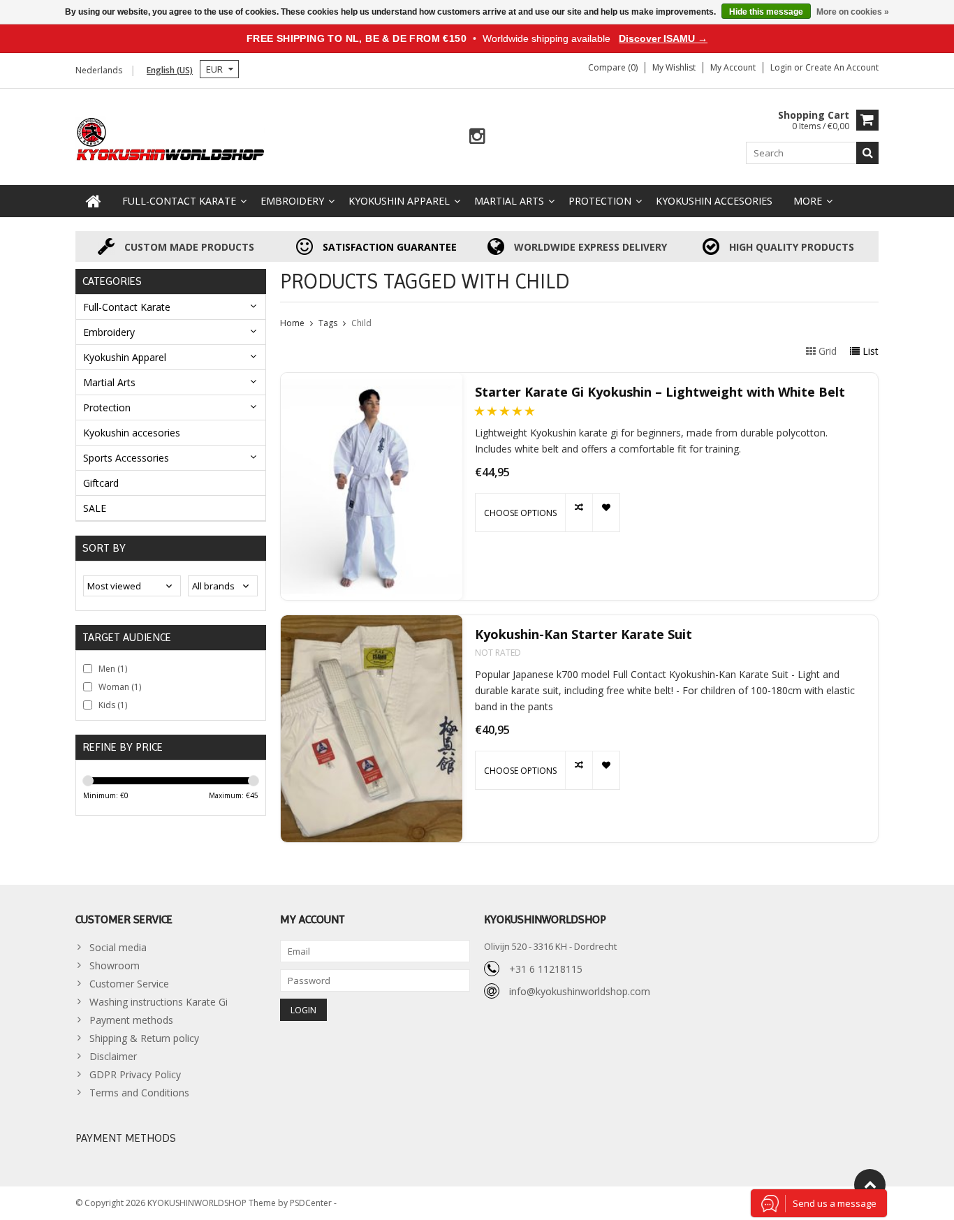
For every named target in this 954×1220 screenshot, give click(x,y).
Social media (118, 947)
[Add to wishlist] (605, 512)
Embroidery (292, 200)
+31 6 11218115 (545, 969)
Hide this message (766, 12)
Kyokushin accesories (714, 200)
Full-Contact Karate (179, 200)
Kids (112, 705)
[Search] (867, 153)
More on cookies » (852, 12)
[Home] (93, 201)
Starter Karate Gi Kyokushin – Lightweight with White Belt (660, 392)
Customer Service (129, 983)
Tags (327, 323)
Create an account (842, 67)
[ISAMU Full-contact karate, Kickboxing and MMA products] (170, 138)
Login (782, 67)
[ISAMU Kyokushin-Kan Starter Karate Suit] (371, 728)
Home (292, 323)
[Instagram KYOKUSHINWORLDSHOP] (477, 136)
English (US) (170, 70)
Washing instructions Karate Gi (158, 1001)
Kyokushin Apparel (399, 200)
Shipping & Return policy (144, 1038)
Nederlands (98, 70)
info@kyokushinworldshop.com (579, 991)
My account (733, 67)
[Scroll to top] (870, 1184)
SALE (94, 508)
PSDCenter (312, 1203)
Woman (119, 687)
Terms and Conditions (139, 1092)
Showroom (114, 965)
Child (361, 323)
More (807, 200)
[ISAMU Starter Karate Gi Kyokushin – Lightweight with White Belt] (371, 486)
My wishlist (674, 67)
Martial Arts (509, 200)
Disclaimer (113, 1056)
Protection (599, 200)
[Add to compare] (578, 512)
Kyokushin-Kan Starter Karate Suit (583, 634)
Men (112, 669)
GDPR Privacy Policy (135, 1074)
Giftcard (101, 483)
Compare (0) (613, 67)
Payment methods (131, 1020)
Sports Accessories (126, 457)
